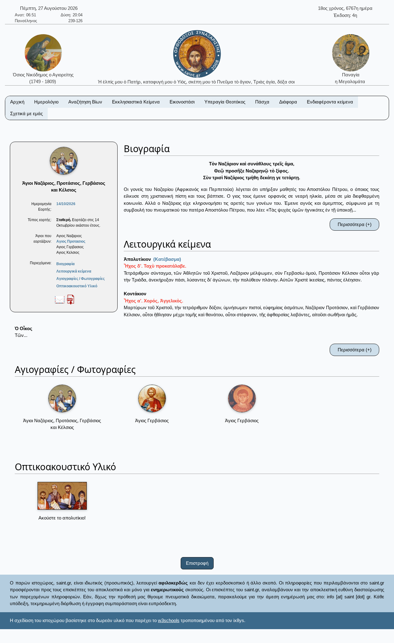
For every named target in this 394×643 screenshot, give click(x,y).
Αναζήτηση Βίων (85, 101)
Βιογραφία (65, 264)
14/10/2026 (65, 204)
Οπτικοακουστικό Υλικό (76, 286)
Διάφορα (288, 101)
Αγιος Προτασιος (70, 241)
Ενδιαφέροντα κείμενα (330, 101)
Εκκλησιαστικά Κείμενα (136, 101)
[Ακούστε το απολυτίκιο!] (62, 496)
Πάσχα (262, 101)
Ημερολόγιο (46, 101)
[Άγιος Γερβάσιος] (152, 398)
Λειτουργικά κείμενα (73, 271)
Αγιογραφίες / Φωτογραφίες (80, 279)
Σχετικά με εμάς (26, 113)
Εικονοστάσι (182, 101)
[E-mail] (60, 299)
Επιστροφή (197, 563)
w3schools (168, 620)
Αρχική (17, 101)
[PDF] (70, 299)
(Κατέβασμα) (167, 259)
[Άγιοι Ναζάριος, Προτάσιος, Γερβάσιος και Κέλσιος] (62, 398)
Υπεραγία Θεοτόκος (224, 101)
